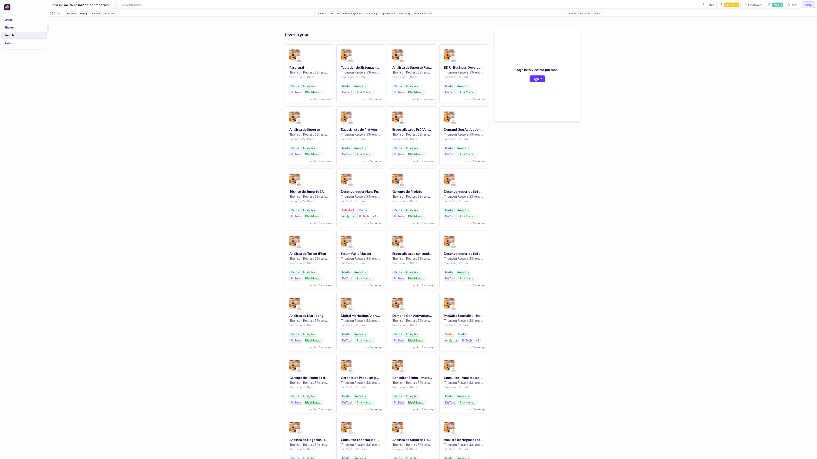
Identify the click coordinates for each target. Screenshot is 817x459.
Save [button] (808, 5)
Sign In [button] (537, 79)
